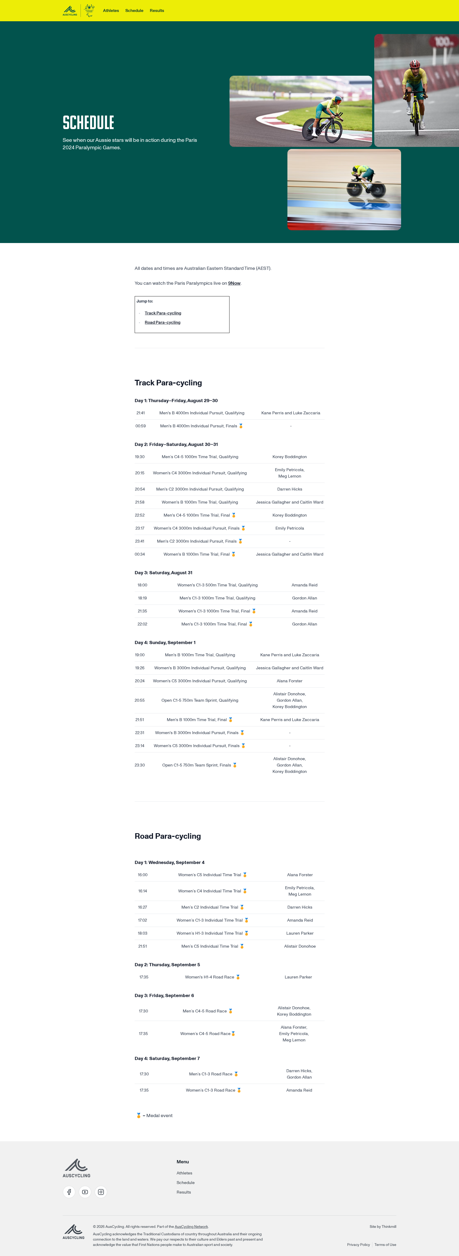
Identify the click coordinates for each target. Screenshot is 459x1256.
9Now (234, 283)
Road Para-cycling (162, 322)
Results (157, 10)
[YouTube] (85, 1192)
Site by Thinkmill (383, 1227)
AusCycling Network (191, 1227)
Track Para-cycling (163, 313)
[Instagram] (101, 1192)
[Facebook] (69, 1192)
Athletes (111, 10)
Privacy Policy (358, 1245)
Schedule (134, 10)
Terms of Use (385, 1245)
